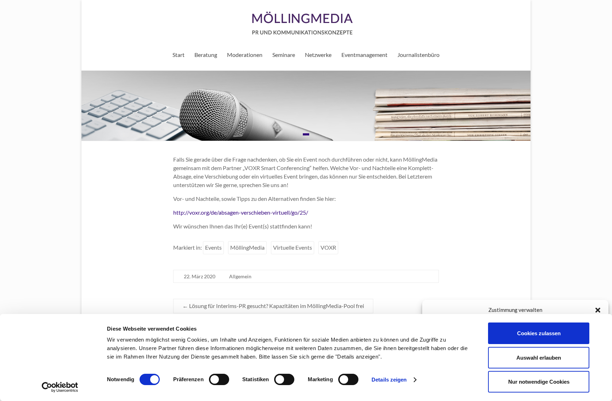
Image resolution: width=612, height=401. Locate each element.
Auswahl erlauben (538, 358)
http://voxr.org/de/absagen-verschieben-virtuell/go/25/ (240, 212)
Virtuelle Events (292, 247)
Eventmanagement (364, 54)
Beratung (205, 54)
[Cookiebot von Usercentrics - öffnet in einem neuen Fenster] (60, 387)
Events (213, 247)
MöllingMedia (247, 247)
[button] (597, 310)
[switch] (219, 379)
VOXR (328, 247)
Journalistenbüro (418, 54)
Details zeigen (389, 380)
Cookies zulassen (539, 333)
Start (178, 54)
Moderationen (244, 54)
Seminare (283, 54)
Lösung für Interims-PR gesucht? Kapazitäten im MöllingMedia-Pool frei (273, 305)
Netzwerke (318, 54)
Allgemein (240, 276)
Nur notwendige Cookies (539, 382)
